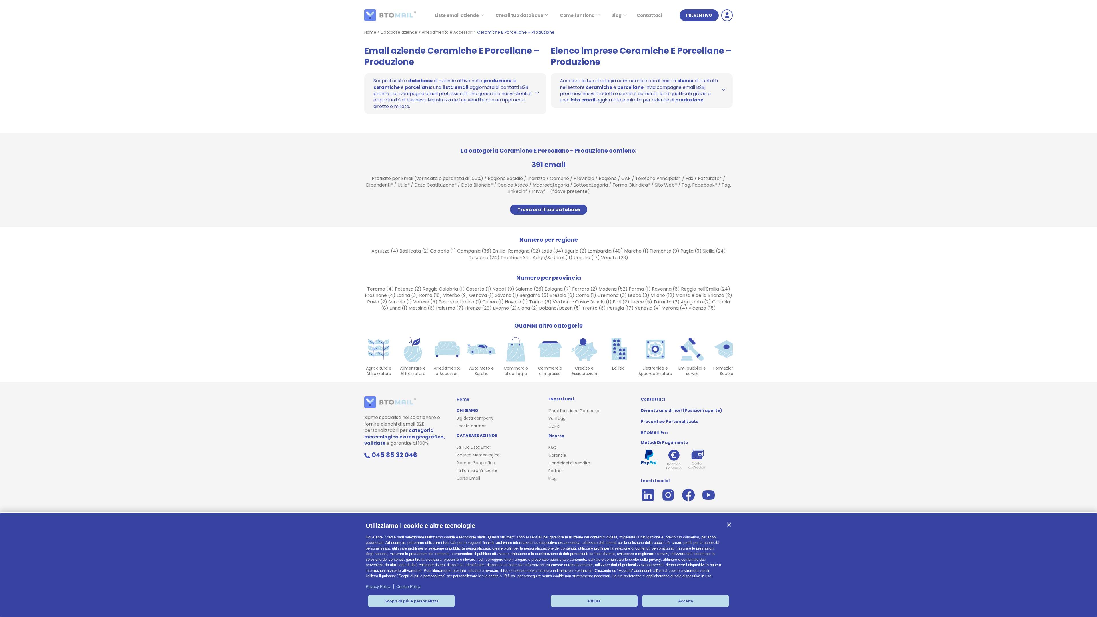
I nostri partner (471, 426)
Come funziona (577, 15)
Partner (555, 471)
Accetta (685, 601)
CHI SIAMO (467, 410)
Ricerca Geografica (476, 463)
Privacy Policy (378, 586)
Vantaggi (557, 418)
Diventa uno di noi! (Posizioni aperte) (681, 410)
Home (370, 32)
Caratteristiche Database (573, 411)
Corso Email (468, 478)
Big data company (475, 418)
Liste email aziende (457, 15)
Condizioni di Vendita (569, 463)
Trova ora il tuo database (548, 209)
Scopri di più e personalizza (412, 601)
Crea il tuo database (519, 15)
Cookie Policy (408, 586)
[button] (729, 524)
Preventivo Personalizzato (670, 421)
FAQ (552, 447)
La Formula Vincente (477, 470)
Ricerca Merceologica (478, 455)
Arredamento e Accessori (447, 32)
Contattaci (649, 15)
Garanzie (557, 455)
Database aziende (399, 32)
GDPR (553, 426)
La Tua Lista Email (474, 447)
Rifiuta (594, 601)
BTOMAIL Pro (654, 433)
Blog (616, 15)
